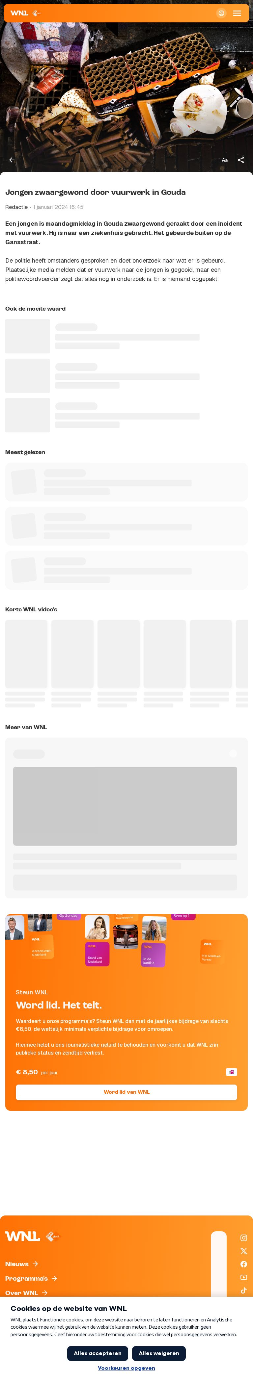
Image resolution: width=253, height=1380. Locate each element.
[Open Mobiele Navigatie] (237, 13)
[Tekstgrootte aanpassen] (224, 159)
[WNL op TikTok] (244, 1290)
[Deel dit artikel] (241, 159)
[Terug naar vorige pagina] (11, 159)
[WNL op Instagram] (244, 1238)
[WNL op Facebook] (244, 1264)
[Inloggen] (221, 13)
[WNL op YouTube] (244, 1277)
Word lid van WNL (127, 1092)
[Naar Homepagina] (26, 13)
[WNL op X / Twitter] (244, 1251)
